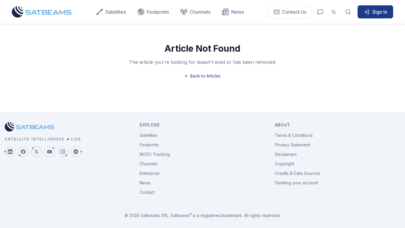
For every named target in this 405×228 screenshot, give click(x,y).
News (237, 12)
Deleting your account (296, 182)
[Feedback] (320, 12)
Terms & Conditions (294, 135)
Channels (200, 12)
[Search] (348, 12)
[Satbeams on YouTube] (49, 151)
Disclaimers (286, 154)
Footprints (158, 12)
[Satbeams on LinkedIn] (10, 151)
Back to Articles (205, 75)
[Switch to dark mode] (334, 12)
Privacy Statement (292, 144)
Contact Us (294, 12)
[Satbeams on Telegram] (76, 151)
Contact (147, 192)
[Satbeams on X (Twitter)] (36, 151)
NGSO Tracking (155, 154)
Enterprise (150, 173)
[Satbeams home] (41, 12)
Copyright (284, 163)
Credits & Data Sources (297, 173)
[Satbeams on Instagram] (63, 151)
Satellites (116, 12)
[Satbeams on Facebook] (23, 151)
